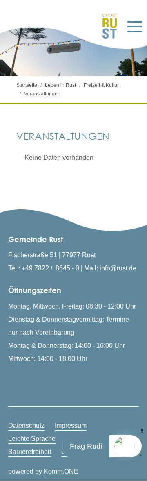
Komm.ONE (61, 471)
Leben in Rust (60, 85)
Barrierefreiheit (29, 451)
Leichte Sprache (32, 438)
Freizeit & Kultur (101, 85)
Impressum (71, 425)
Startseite (26, 85)
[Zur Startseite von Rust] (105, 26)
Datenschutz (26, 425)
